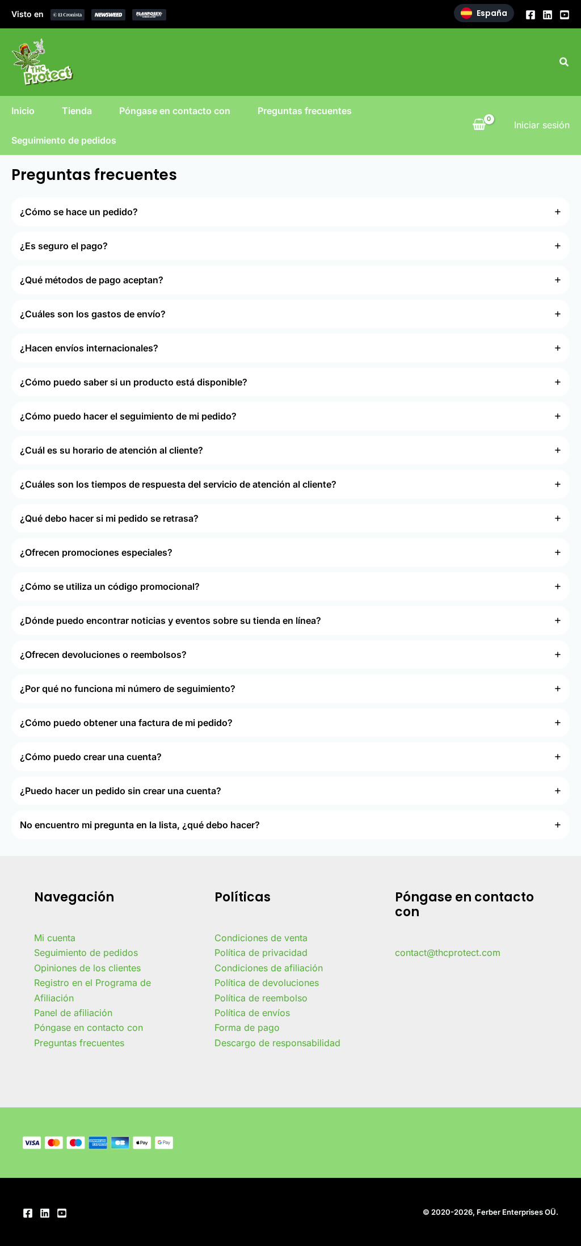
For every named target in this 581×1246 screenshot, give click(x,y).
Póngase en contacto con (174, 110)
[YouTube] (564, 15)
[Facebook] (530, 15)
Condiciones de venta (261, 937)
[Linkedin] (547, 15)
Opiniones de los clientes (87, 968)
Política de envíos (252, 1012)
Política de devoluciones (266, 982)
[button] (564, 62)
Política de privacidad (261, 952)
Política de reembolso (261, 998)
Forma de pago (247, 1027)
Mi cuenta (54, 937)
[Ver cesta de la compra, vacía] (479, 125)
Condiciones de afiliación (268, 968)
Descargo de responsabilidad (277, 1042)
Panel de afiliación (73, 1012)
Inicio (23, 110)
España (492, 13)
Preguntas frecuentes (305, 110)
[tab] (290, 212)
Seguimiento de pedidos (63, 140)
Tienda (77, 110)
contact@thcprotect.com (447, 952)
